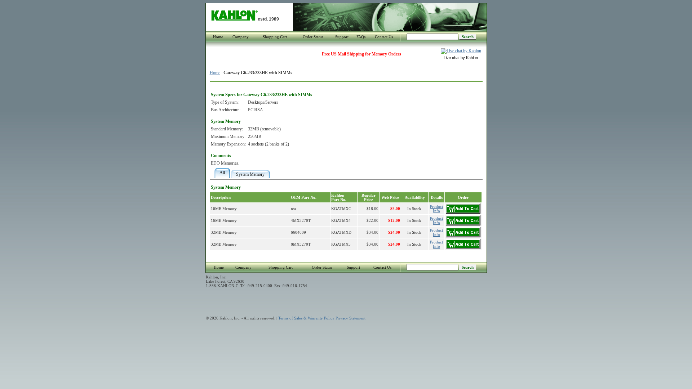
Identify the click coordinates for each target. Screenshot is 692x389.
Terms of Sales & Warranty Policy (306, 318)
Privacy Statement (350, 318)
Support (342, 37)
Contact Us (384, 37)
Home (218, 37)
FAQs (360, 37)
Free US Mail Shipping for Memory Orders (361, 54)
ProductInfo (436, 208)
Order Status (313, 37)
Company (240, 37)
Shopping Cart (275, 37)
